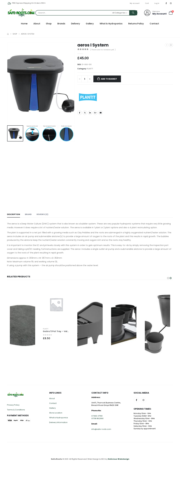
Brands (61, 23)
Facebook (79, 112)
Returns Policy (136, 23)
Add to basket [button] (67, 287)
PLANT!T (90, 68)
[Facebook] (166, 3)
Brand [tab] (28, 214)
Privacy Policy (13, 405)
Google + (95, 112)
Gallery (90, 23)
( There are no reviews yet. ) (103, 49)
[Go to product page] (22, 324)
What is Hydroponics (111, 23)
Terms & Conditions (16, 409)
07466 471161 (97, 416)
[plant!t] (87, 97)
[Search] (133, 12)
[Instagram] (171, 3)
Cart (147, 3)
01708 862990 (97, 418)
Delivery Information (58, 422)
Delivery (75, 23)
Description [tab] (13, 214)
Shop (49, 23)
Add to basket (109, 78)
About (36, 23)
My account (135, 3)
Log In (156, 3)
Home (24, 23)
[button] (8, 83)
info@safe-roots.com (101, 429)
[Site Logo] (21, 13)
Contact (154, 23)
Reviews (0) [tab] (42, 214)
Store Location (55, 412)
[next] (171, 45)
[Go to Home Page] (8, 34)
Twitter (85, 112)
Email (100, 112)
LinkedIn (90, 112)
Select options (33, 287)
